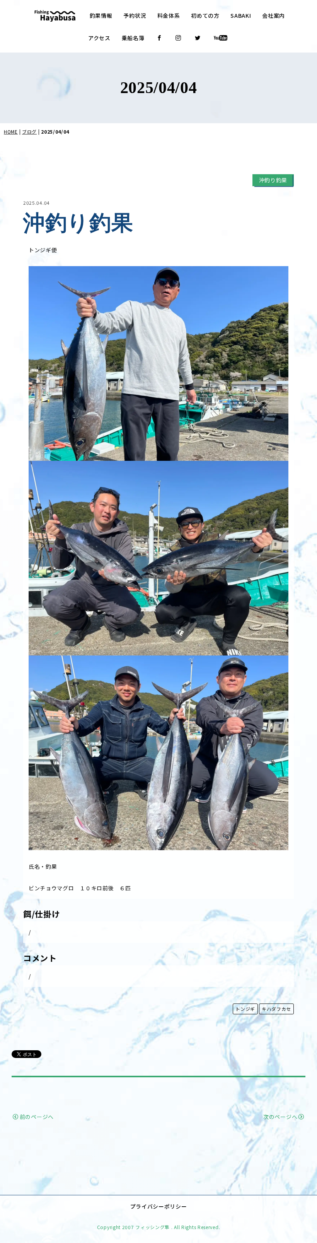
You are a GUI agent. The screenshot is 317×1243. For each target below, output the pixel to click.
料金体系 (168, 15)
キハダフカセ (276, 1008)
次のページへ (280, 1117)
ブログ (29, 131)
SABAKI (240, 15)
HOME (11, 131)
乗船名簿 (133, 38)
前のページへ (37, 1117)
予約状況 (134, 15)
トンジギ (245, 1008)
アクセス (99, 38)
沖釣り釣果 (273, 180)
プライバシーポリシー (158, 1206)
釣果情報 (101, 15)
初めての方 (205, 15)
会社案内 (273, 15)
